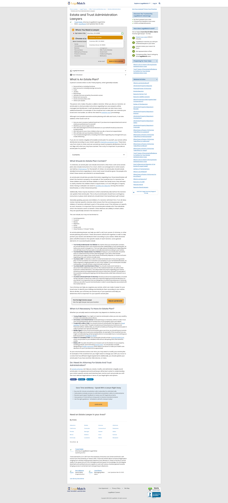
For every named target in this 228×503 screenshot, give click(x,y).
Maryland (115, 438)
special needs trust (118, 337)
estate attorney (77, 369)
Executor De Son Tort (140, 94)
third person (83, 169)
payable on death (91, 336)
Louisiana (87, 438)
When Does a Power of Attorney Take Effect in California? (143, 140)
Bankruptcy (103, 56)
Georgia (86, 431)
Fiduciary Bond (138, 184)
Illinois (71, 434)
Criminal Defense (79, 46)
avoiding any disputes (103, 186)
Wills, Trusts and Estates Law (97, 9)
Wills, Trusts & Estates (106, 50)
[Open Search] (159, 3)
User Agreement (103, 488)
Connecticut (102, 428)
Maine (100, 438)
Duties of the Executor (140, 104)
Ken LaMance (79, 470)
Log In (155, 3)
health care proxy (88, 346)
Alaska (86, 425)
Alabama (72, 425)
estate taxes (99, 345)
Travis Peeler (78, 22)
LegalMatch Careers (114, 492)
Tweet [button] (82, 379)
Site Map (126, 488)
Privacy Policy (116, 488)
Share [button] (73, 379)
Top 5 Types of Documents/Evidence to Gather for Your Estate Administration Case (145, 71)
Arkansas (115, 425)
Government (103, 52)
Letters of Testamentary (141, 169)
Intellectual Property (106, 54)
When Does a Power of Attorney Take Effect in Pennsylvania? (143, 135)
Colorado (87, 428)
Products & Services (80, 54)
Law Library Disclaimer (77, 479)
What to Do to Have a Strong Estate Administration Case (145, 65)
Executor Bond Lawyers (140, 187)
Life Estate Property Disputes (142, 86)
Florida (72, 431)
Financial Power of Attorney (142, 88)
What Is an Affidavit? (140, 172)
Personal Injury (79, 50)
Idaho (114, 431)
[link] (135, 198)
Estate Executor (138, 91)
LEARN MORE (98, 404)
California (73, 428)
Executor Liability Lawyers (141, 97)
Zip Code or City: (80, 33)
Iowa (99, 434)
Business (77, 48)
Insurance (77, 56)
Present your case (141, 37)
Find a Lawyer (74, 9)
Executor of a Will (138, 182)
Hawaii (100, 431)
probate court (106, 112)
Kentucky (72, 438)
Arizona (100, 425)
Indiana (86, 434)
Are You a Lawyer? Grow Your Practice (144, 9)
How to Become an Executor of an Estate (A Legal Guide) (144, 165)
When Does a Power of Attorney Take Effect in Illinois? (143, 145)
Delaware (115, 428)
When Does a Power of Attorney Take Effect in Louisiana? (143, 131)
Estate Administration (114, 9)
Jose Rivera (82, 24)
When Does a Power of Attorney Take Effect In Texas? (143, 149)
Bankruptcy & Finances (81, 52)
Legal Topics (83, 9)
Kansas (115, 434)
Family (76, 44)
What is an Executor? (140, 179)
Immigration (103, 48)
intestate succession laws (109, 142)
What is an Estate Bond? (141, 83)
